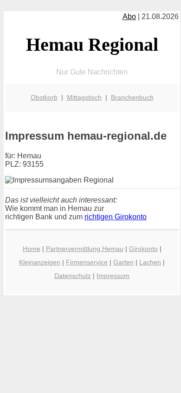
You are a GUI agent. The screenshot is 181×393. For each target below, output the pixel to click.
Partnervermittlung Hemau (84, 248)
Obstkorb (44, 97)
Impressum (113, 275)
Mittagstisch (84, 97)
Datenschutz (72, 275)
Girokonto (143, 248)
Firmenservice (87, 262)
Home (31, 248)
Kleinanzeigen (39, 262)
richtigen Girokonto (115, 217)
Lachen (150, 262)
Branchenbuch (132, 97)
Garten (123, 262)
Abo (129, 16)
